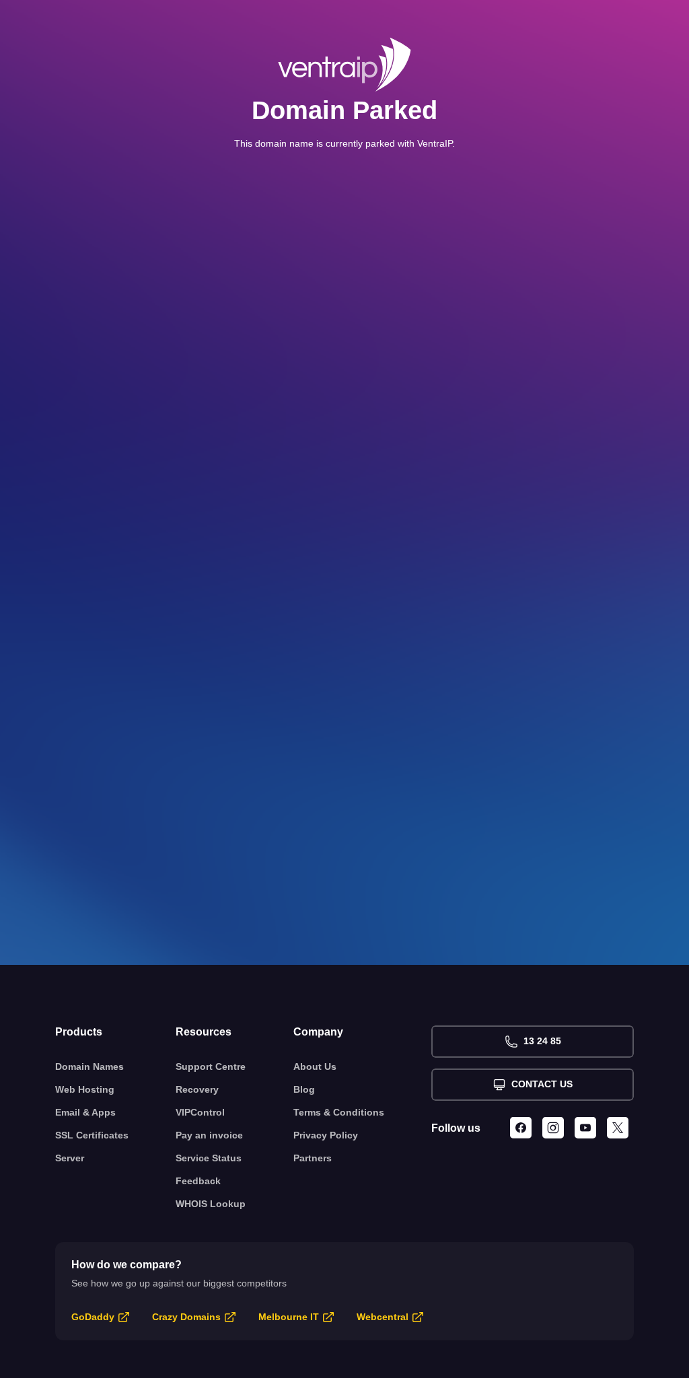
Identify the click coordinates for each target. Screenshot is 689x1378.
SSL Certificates (92, 1135)
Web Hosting (84, 1089)
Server (69, 1158)
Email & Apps (85, 1112)
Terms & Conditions (338, 1112)
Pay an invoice (209, 1135)
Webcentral (382, 1316)
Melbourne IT (288, 1316)
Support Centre (211, 1066)
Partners (312, 1158)
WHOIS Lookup (211, 1203)
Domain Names (89, 1066)
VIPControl (200, 1112)
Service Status (209, 1158)
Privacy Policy (325, 1135)
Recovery (197, 1089)
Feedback (198, 1180)
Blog (304, 1089)
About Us (314, 1066)
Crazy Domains (186, 1316)
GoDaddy (92, 1316)
